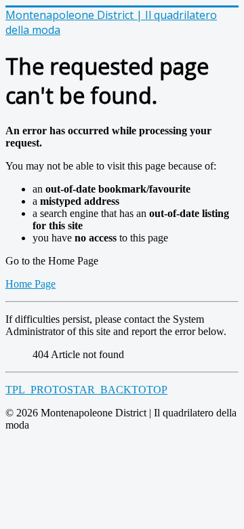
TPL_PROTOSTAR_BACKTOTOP (86, 389)
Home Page (30, 284)
